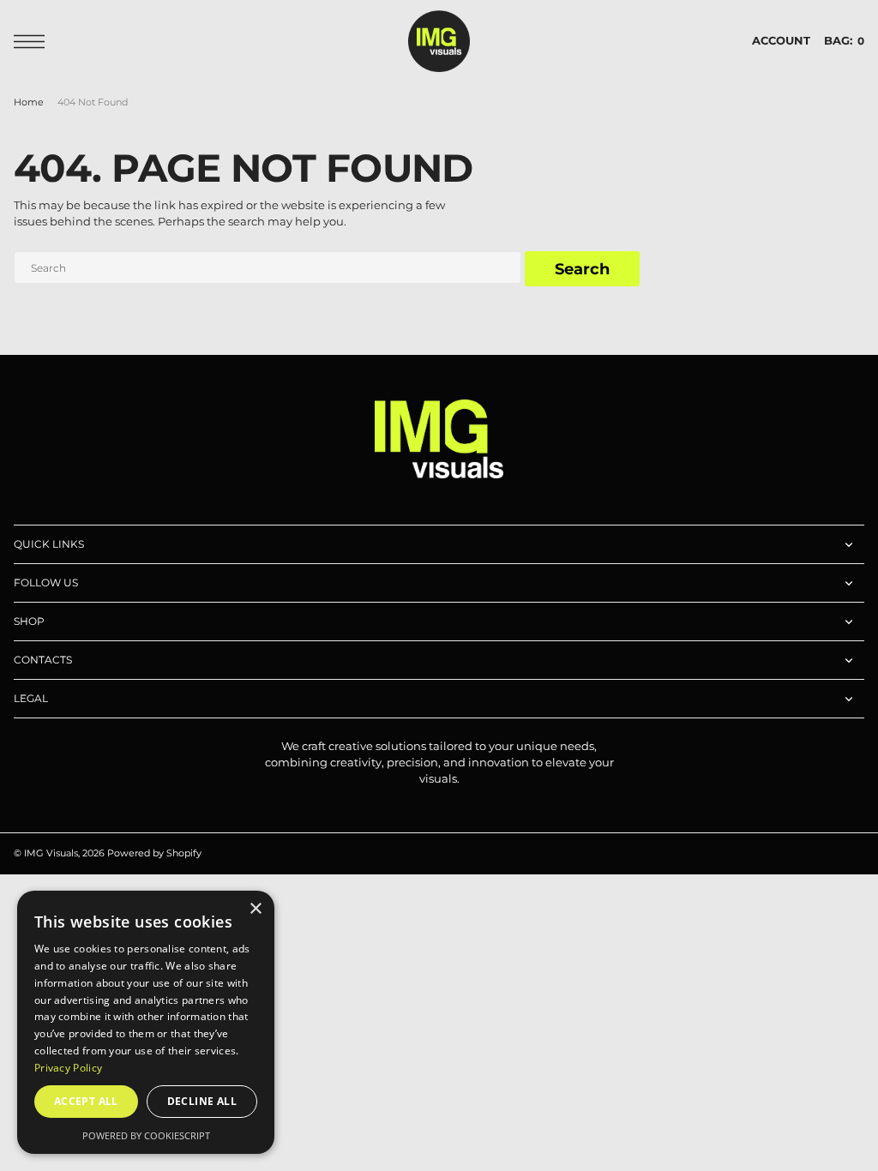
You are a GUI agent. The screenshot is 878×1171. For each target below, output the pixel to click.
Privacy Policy (68, 1067)
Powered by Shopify (154, 853)
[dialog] (145, 1022)
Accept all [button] (86, 1101)
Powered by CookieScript (146, 1135)
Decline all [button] (202, 1101)
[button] (33, 41)
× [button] (255, 909)
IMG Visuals (51, 853)
